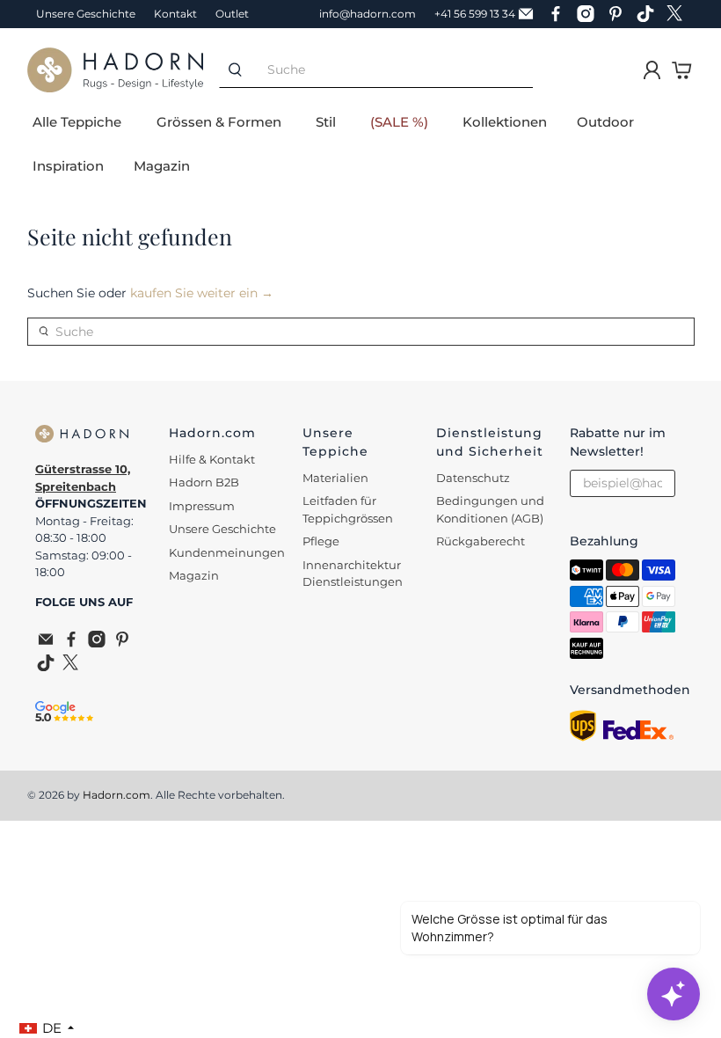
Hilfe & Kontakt (212, 459)
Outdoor (605, 121)
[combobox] (392, 70)
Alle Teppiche (77, 121)
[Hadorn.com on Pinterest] (620, 14)
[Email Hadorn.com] (530, 14)
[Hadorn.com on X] (680, 14)
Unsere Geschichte (85, 13)
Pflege (320, 541)
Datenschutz (473, 478)
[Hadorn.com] (115, 70)
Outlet (232, 13)
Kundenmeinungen (227, 552)
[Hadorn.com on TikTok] (650, 14)
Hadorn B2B (204, 482)
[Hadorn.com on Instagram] (590, 14)
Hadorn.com (116, 795)
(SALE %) (399, 121)
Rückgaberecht (480, 541)
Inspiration (68, 165)
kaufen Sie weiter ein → (201, 293)
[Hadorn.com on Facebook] (560, 14)
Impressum (202, 506)
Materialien (335, 478)
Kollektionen (504, 121)
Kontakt (175, 13)
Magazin (162, 165)
